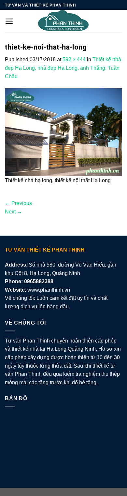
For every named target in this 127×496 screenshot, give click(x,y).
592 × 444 (74, 59)
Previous (18, 203)
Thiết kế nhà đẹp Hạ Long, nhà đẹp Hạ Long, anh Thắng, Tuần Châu (63, 68)
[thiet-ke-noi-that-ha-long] (63, 132)
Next (13, 211)
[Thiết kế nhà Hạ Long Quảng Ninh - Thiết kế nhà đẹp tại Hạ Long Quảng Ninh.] (63, 21)
